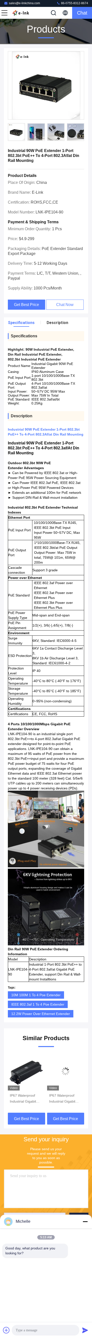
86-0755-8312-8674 (74, 3)
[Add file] (6, 1330)
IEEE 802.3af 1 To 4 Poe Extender (37, 1004)
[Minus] (85, 1221)
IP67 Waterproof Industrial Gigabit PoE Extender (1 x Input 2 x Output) (63, 1098)
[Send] (85, 1330)
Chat (82, 13)
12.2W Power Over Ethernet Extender (40, 1014)
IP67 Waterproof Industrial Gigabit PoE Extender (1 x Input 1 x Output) (24, 1098)
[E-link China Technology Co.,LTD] (20, 13)
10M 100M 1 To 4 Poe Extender (36, 995)
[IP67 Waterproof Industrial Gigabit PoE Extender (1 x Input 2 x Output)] (65, 1071)
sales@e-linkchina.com (24, 3)
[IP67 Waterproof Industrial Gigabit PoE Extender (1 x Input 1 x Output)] (26, 1071)
